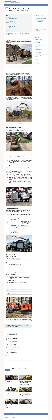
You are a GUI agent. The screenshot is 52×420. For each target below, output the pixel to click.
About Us (10, 4)
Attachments (38, 42)
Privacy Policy (15, 413)
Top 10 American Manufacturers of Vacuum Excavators (11, 381)
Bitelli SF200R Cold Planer (39, 15)
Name (6, 357)
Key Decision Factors (10, 22)
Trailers (37, 59)
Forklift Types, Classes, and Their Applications (10, 393)
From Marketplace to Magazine (24, 393)
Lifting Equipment (38, 52)
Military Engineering (39, 53)
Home (7, 4)
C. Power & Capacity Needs (12, 26)
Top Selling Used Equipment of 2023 (41, 31)
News (37, 56)
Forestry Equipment (38, 45)
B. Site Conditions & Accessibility (13, 25)
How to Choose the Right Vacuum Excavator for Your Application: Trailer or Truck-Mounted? (41, 27)
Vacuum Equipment (38, 63)
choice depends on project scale (23, 325)
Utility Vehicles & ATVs (39, 62)
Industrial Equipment (39, 49)
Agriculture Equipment (39, 39)
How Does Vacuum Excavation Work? (12, 18)
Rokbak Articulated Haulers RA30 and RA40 (11, 405)
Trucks (37, 60)
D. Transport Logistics (11, 27)
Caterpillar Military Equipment (24, 404)
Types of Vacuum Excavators (11, 21)
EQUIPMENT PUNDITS (10, 1)
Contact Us (14, 4)
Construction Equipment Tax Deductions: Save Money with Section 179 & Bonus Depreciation (25, 381)
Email (15, 357)
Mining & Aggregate (39, 55)
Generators (37, 46)
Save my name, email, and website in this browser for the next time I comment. (16, 368)
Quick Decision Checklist (10, 30)
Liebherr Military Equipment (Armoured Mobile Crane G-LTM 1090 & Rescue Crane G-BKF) (41, 24)
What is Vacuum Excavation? (11, 17)
